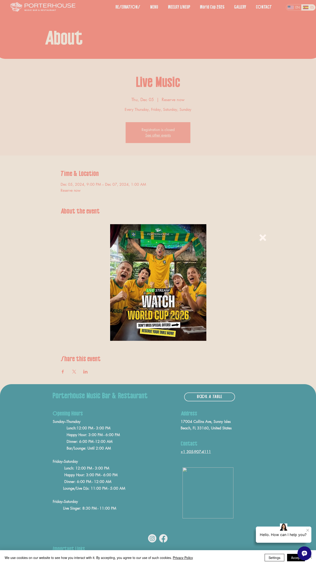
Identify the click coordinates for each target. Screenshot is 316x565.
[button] (262, 237)
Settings (274, 557)
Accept (296, 557)
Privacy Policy (183, 557)
